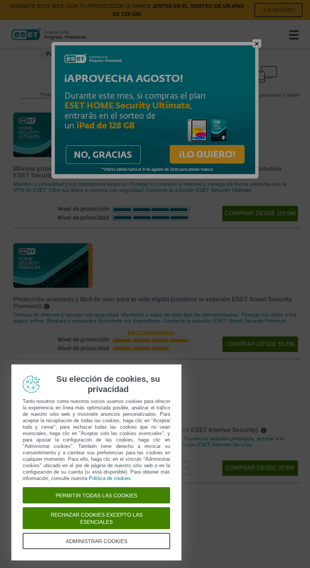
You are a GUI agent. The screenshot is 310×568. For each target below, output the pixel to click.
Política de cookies (110, 478)
